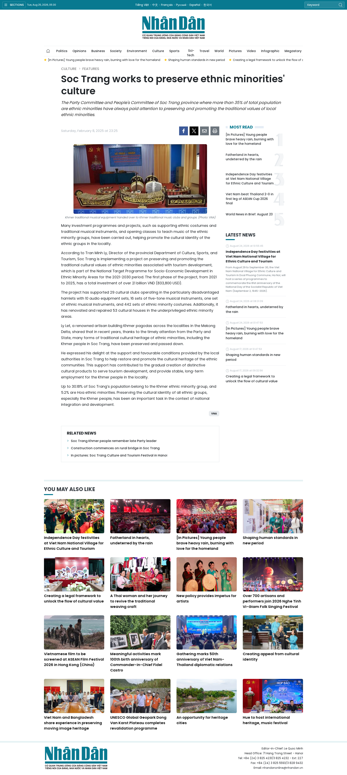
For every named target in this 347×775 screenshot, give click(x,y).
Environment (137, 51)
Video (251, 51)
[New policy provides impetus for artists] (207, 574)
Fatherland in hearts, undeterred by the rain (244, 157)
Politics (61, 51)
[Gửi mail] (204, 130)
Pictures (235, 51)
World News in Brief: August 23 (249, 214)
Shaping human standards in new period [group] (196, 60)
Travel (204, 51)
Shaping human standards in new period (253, 357)
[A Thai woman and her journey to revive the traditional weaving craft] (140, 574)
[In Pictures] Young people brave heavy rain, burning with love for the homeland (250, 139)
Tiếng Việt (142, 5)
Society (116, 51)
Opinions (79, 51)
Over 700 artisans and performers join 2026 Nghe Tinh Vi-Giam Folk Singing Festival (272, 601)
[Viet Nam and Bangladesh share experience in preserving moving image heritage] (74, 696)
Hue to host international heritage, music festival (266, 720)
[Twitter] (194, 130)
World (219, 51)
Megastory (293, 51)
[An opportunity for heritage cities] (207, 696)
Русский (181, 5)
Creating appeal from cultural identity (271, 656)
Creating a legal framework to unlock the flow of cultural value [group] (277, 60)
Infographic (270, 51)
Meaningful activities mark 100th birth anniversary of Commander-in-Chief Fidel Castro (136, 662)
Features (90, 68)
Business (98, 51)
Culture (158, 51)
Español (195, 5)
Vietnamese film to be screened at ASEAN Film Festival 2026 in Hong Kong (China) (74, 659)
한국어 (207, 5)
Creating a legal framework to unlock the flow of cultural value (252, 378)
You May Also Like (69, 489)
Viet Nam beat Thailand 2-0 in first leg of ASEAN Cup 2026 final (250, 198)
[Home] (48, 51)
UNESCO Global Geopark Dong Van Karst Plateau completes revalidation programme (138, 723)
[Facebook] (183, 130)
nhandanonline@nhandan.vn (282, 768)
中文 (155, 5)
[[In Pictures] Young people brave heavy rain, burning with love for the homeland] (207, 516)
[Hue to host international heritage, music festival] (273, 696)
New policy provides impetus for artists (206, 598)
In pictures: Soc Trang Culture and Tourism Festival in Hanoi (119, 455)
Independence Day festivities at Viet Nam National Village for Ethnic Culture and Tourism (250, 178)
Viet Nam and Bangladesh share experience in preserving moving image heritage (73, 723)
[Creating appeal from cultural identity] (273, 632)
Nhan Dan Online (173, 28)
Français (167, 5)
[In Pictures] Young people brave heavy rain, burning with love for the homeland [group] (104, 60)
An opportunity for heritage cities (202, 720)
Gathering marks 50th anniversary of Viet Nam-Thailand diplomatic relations (205, 659)
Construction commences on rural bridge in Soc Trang (115, 448)
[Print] (214, 130)
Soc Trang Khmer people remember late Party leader (114, 441)
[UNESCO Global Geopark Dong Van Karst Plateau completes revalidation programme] (140, 696)
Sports (174, 51)
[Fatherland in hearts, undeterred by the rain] (140, 516)
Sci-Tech (190, 52)
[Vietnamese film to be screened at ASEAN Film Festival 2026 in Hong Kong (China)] (74, 632)
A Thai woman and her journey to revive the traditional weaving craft (138, 601)
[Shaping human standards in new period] (273, 516)
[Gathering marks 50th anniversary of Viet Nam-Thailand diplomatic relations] (207, 632)
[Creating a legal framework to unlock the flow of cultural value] (74, 574)
